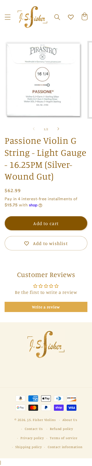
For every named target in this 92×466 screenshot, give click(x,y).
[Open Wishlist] (71, 17)
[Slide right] (58, 129)
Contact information (65, 447)
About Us (69, 420)
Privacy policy (32, 438)
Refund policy (61, 429)
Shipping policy (28, 447)
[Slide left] (33, 129)
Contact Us (34, 429)
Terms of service (63, 438)
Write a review (46, 306)
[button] (8, 17)
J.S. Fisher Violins (41, 420)
